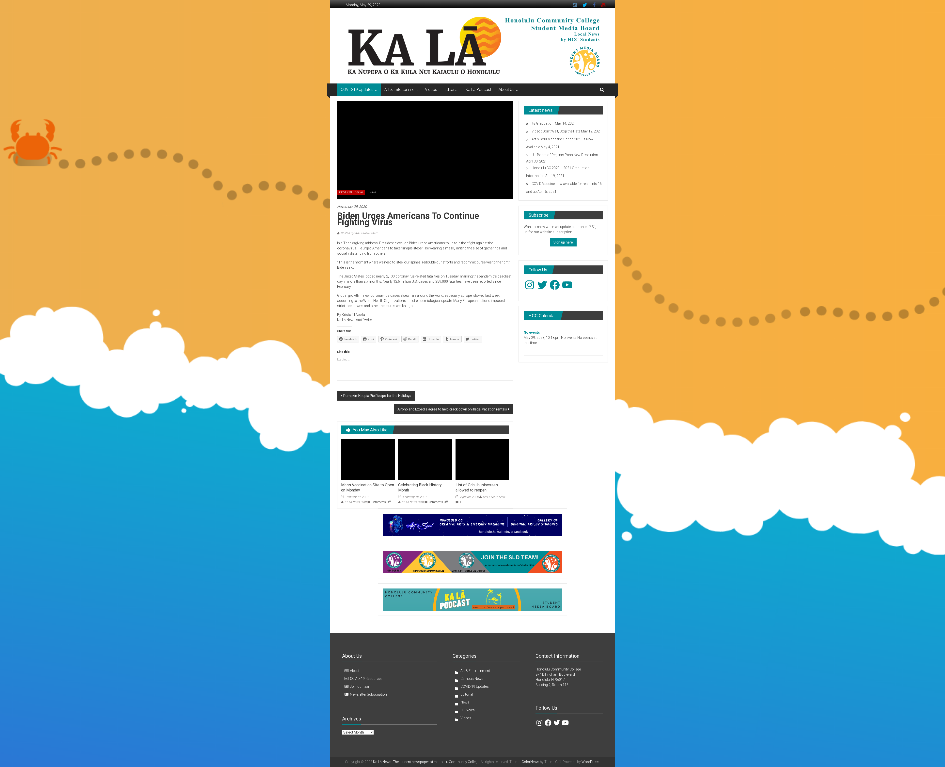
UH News (467, 710)
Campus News (471, 679)
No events (532, 332)
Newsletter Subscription (368, 694)
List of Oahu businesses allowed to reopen (477, 487)
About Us (506, 89)
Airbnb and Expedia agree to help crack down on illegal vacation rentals (452, 409)
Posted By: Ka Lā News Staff (359, 233)
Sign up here (563, 242)
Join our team (360, 686)
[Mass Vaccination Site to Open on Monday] (368, 459)
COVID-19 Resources (366, 679)
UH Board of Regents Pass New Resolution (565, 155)
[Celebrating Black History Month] (425, 459)
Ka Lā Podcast (478, 89)
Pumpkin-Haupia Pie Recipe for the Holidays (377, 396)
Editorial (451, 89)
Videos (431, 89)
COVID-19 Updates (357, 89)
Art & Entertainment (401, 89)
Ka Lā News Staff (356, 502)
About (354, 671)
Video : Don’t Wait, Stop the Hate (556, 131)
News (373, 192)
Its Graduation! (543, 123)
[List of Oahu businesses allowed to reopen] (482, 459)
